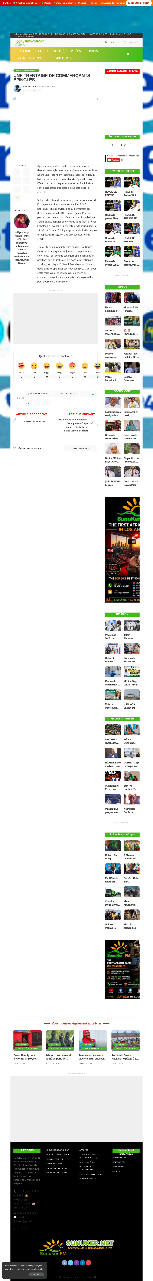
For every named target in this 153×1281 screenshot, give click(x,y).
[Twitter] (109, 42)
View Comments (81, 448)
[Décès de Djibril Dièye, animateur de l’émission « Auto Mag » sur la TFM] (113, 426)
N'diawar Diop (29, 86)
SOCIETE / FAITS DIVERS (26, 71)
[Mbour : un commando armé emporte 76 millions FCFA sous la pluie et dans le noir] (60, 1040)
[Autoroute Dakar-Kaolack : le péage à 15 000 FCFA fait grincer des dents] (125, 1040)
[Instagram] (111, 42)
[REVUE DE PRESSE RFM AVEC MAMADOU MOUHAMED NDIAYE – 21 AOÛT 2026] (132, 206)
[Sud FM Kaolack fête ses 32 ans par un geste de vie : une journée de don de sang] (132, 777)
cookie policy (38, 1269)
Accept (36, 1274)
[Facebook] (106, 42)
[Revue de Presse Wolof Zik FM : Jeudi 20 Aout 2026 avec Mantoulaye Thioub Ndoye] (113, 252)
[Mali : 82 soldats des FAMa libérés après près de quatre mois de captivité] (132, 915)
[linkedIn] (28, 402)
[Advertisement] (55, 318)
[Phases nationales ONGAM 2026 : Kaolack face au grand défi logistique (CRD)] (113, 344)
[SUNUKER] (29, 43)
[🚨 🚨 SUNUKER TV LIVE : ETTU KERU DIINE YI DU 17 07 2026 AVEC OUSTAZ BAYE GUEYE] (132, 321)
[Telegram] (37, 90)
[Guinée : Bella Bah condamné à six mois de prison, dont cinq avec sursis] (132, 869)
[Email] (40, 90)
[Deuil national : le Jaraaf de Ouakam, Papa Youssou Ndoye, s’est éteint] (132, 472)
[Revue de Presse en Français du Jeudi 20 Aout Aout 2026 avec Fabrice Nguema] (113, 229)
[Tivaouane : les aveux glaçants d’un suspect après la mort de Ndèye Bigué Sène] (93, 1040)
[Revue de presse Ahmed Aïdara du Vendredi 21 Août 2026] (113, 206)
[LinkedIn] (113, 42)
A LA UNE (22, 1045)
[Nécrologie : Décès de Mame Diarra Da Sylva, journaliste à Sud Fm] (132, 800)
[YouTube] (116, 42)
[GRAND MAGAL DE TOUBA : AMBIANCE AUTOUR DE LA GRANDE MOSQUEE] (113, 321)
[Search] (138, 54)
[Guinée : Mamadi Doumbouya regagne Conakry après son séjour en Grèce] (113, 915)
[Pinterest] (29, 90)
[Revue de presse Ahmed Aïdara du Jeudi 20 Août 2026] (132, 252)
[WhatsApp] (32, 90)
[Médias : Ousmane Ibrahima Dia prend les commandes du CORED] (132, 730)
